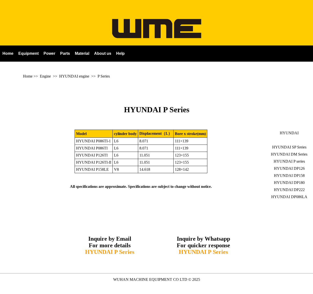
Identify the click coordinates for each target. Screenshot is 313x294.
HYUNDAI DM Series (289, 154)
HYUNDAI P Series (156, 109)
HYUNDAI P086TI (92, 148)
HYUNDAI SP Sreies (289, 147)
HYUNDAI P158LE (92, 169)
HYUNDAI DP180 (289, 183)
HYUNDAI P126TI (92, 155)
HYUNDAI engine (74, 76)
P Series (104, 76)
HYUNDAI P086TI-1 (93, 141)
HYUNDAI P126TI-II (93, 162)
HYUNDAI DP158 (289, 175)
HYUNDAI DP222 (289, 190)
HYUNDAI (289, 133)
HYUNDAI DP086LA (289, 197)
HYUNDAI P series (289, 161)
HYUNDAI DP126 (289, 168)
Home (28, 76)
